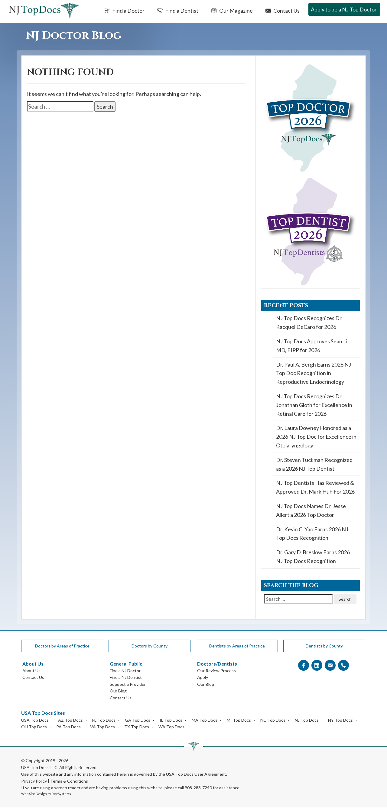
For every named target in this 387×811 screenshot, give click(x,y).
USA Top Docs (35, 720)
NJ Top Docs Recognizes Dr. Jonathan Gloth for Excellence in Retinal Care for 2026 (314, 405)
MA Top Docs (204, 720)
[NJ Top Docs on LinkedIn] (316, 665)
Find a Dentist (181, 10)
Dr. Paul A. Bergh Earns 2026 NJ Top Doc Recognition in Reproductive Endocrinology (313, 373)
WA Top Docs (171, 726)
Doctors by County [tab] (149, 645)
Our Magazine (235, 10)
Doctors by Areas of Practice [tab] (62, 645)
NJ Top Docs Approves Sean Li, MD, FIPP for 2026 (312, 345)
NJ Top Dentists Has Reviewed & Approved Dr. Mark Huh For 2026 (315, 487)
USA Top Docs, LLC (39, 767)
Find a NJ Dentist (126, 677)
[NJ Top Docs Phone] (343, 665)
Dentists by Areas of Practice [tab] (237, 645)
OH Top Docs (34, 726)
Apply (202, 677)
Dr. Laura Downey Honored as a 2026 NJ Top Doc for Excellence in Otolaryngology (316, 437)
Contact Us (286, 10)
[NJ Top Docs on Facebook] (303, 665)
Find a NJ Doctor (125, 670)
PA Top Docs (68, 726)
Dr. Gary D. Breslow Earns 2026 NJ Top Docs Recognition (313, 556)
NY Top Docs (340, 720)
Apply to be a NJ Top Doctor (344, 9)
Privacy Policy (34, 781)
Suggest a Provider (128, 684)
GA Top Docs (137, 720)
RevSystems (61, 794)
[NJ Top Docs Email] (330, 665)
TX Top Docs (136, 726)
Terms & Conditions (69, 781)
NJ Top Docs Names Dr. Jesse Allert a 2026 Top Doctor (311, 510)
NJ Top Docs (307, 720)
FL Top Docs (103, 720)
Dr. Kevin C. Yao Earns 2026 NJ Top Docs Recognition (312, 533)
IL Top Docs (171, 720)
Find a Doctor (128, 10)
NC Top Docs (272, 720)
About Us (31, 670)
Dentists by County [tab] (324, 645)
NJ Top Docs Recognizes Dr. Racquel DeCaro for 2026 (309, 322)
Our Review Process (216, 670)
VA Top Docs (102, 726)
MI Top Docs (239, 720)
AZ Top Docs (70, 720)
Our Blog (118, 690)
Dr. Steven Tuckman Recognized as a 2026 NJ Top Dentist (314, 464)
